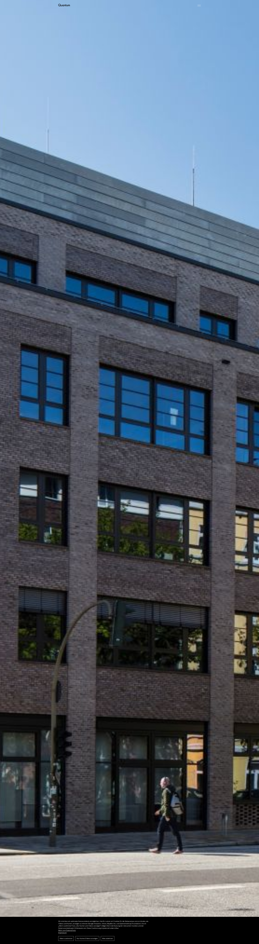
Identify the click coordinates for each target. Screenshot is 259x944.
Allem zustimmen (66, 938)
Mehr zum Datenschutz (67, 930)
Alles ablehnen (107, 938)
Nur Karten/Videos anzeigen (87, 938)
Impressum (62, 932)
